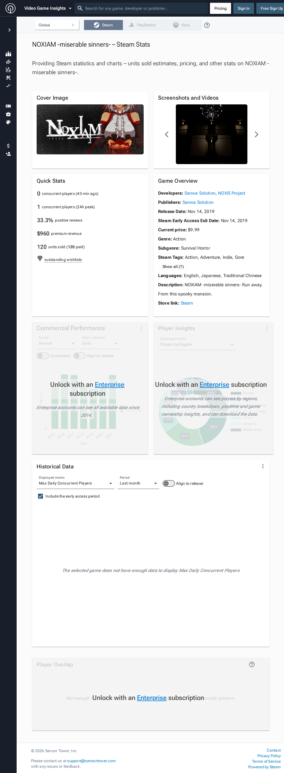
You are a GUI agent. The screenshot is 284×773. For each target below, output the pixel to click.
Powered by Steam (264, 767)
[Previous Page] (167, 134)
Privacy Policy (269, 756)
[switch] (169, 483)
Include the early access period (72, 496)
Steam (187, 303)
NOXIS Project (231, 193)
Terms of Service (266, 761)
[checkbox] (103, 25)
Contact (274, 750)
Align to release (189, 483)
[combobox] (145, 8)
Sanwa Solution (199, 193)
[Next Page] (256, 134)
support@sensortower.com (91, 761)
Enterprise (110, 384)
